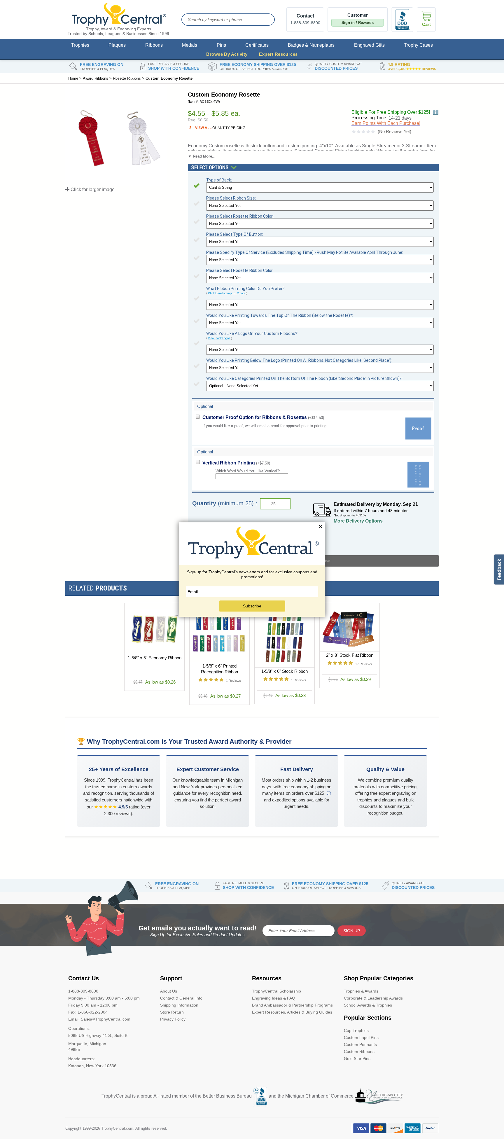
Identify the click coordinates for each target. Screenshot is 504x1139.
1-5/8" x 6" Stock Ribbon (284, 671)
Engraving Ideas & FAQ (273, 998)
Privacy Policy (173, 1019)
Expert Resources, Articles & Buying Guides (292, 1012)
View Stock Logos (219, 338)
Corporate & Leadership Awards (373, 998)
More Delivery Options (358, 520)
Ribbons (154, 45)
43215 (360, 515)
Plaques (117, 45)
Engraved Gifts (369, 45)
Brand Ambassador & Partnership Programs (292, 1005)
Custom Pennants (360, 1044)
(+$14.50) (263, 417)
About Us (168, 991)
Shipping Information (179, 1005)
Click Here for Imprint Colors (227, 293)
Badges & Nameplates (311, 45)
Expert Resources (278, 54)
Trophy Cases (418, 45)
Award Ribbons (95, 78)
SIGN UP (351, 930)
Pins (221, 45)
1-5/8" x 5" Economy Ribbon (154, 658)
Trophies (80, 45)
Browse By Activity (226, 54)
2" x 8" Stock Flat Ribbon (349, 655)
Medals (189, 45)
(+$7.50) (236, 462)
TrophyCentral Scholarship (276, 991)
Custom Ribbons (359, 1051)
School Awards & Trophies (368, 1005)
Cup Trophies (356, 1030)
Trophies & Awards (361, 991)
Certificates (257, 45)
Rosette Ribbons (127, 78)
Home (73, 78)
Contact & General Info (181, 998)
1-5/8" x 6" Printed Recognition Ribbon (219, 669)
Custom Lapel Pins (361, 1037)
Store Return (172, 1012)
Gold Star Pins (357, 1058)
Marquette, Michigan (87, 1043)
